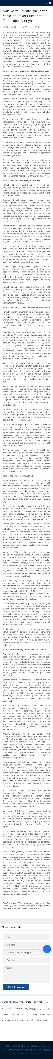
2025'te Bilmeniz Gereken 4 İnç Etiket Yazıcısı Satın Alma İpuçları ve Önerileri (20, 1008)
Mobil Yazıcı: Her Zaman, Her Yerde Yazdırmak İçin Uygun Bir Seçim (15, 1015)
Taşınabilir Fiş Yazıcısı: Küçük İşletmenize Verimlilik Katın (40, 1015)
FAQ (48, 1002)
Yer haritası (34, 1053)
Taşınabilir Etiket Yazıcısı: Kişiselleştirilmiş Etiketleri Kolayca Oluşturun (15, 1020)
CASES (28, 1002)
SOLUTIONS (39, 1002)
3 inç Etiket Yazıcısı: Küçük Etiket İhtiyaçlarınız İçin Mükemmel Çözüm (40, 1009)
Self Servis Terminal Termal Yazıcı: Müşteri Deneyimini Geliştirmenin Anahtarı (40, 1020)
